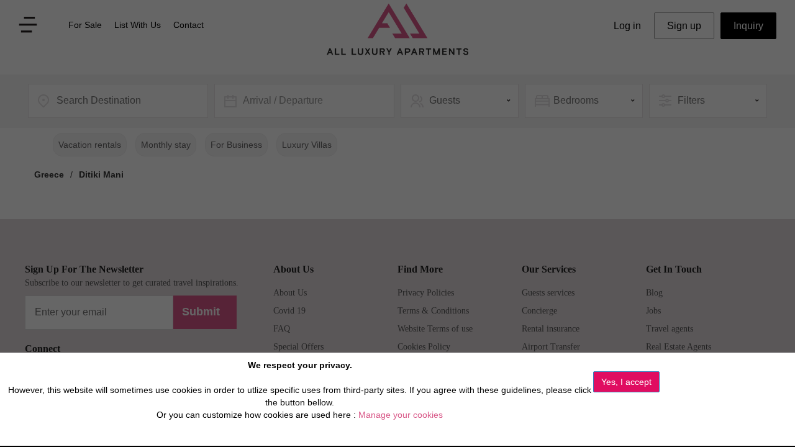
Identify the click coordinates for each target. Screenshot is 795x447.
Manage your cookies (400, 415)
